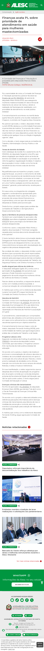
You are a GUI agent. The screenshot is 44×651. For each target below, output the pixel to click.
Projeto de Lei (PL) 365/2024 (13, 98)
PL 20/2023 (17, 271)
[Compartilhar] (40, 39)
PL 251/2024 (24, 387)
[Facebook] (27, 600)
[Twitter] (32, 600)
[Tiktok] (17, 600)
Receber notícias (22, 584)
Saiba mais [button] (11, 649)
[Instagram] (12, 600)
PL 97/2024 (25, 303)
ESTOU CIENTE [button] (39, 645)
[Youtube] (22, 600)
